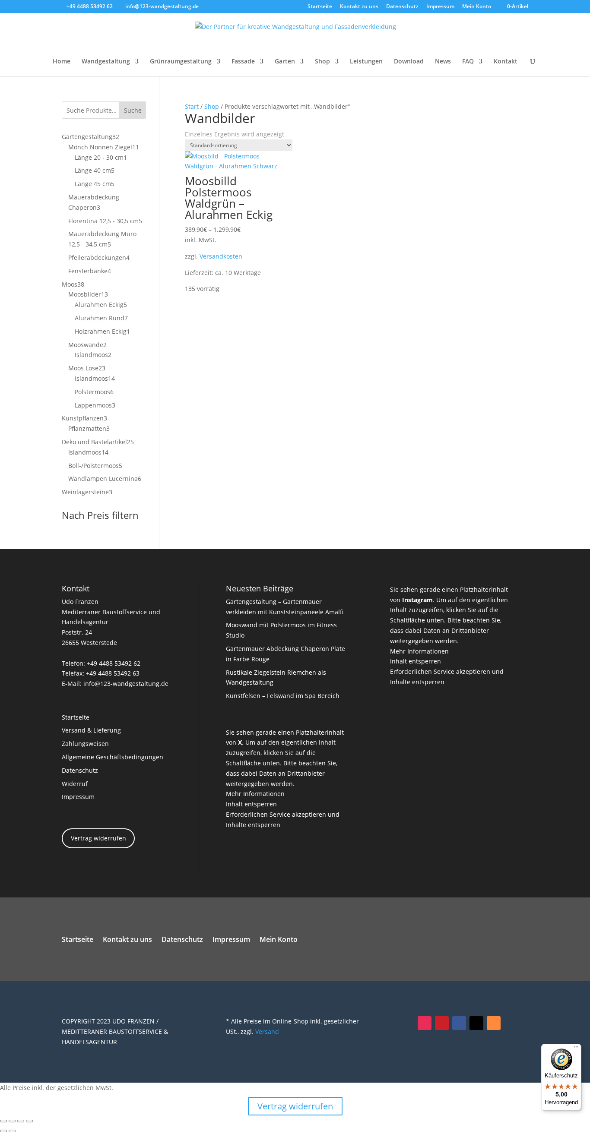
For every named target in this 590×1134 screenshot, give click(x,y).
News (443, 61)
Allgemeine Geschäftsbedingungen (112, 757)
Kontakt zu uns (359, 7)
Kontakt (505, 61)
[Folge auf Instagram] (424, 1023)
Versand (267, 1031)
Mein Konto (476, 7)
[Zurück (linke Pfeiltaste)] (3, 1131)
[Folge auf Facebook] (459, 1023)
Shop (322, 61)
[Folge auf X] (476, 1023)
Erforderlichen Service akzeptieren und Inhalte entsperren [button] (282, 819)
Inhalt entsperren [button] (251, 804)
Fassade (243, 61)
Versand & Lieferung (91, 730)
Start (192, 106)
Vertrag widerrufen (98, 838)
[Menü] (576, 1049)
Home (61, 61)
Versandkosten (221, 256)
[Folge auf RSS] (494, 1023)
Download (409, 61)
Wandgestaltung (106, 61)
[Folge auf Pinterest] (442, 1023)
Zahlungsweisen (85, 743)
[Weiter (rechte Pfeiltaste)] (12, 1131)
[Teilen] (20, 1121)
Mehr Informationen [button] (255, 794)
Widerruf (75, 784)
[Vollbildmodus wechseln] (12, 1121)
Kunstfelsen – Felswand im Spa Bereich (282, 696)
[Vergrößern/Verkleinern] (3, 1121)
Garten (285, 61)
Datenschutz (402, 7)
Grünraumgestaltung (181, 61)
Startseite (320, 7)
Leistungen (366, 61)
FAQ (468, 61)
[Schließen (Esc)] (29, 1121)
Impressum (440, 7)
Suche (133, 110)
